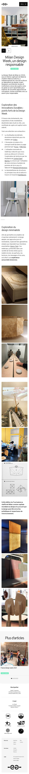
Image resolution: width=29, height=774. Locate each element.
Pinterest (15, 751)
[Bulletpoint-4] (16, 678)
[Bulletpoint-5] (17, 678)
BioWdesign (22, 175)
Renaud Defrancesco (20, 168)
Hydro (15, 140)
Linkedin (14, 748)
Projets (14, 744)
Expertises (15, 740)
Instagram (15, 750)
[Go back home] (4, 4)
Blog (20, 740)
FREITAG (23, 147)
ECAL (16, 147)
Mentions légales (16, 758)
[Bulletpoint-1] (12, 678)
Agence (14, 742)
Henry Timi (14, 246)
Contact (21, 742)
